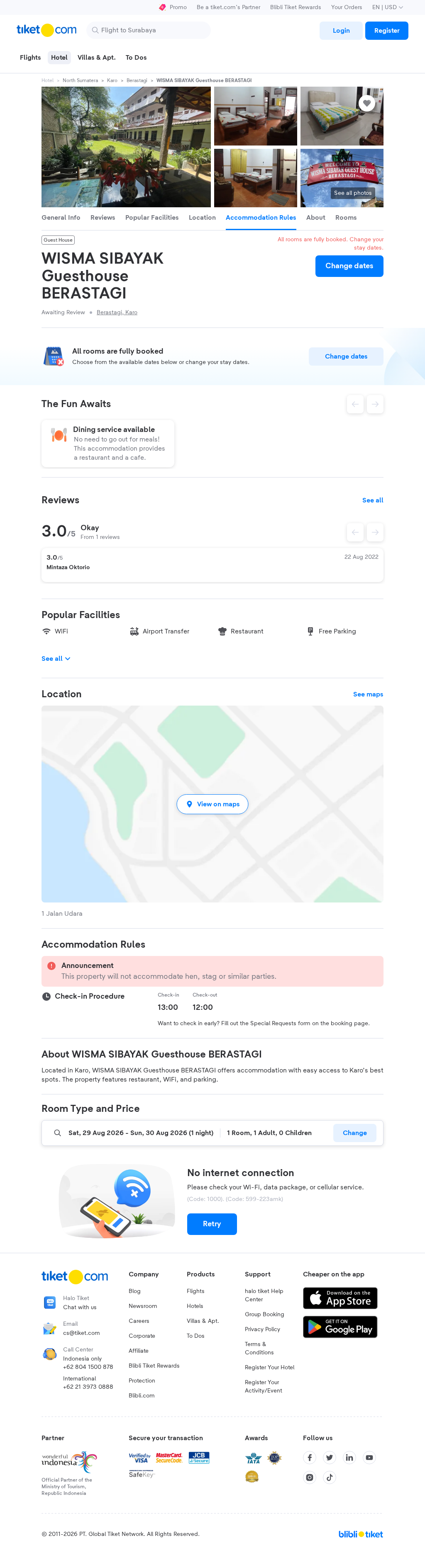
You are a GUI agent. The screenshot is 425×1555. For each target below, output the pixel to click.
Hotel (48, 80)
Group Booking (264, 1314)
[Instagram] (309, 1477)
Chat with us (80, 1307)
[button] (212, 804)
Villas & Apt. (203, 1321)
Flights (196, 1291)
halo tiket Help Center (264, 1295)
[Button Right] (375, 532)
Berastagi (137, 80)
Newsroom (143, 1306)
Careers (139, 1321)
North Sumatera (80, 80)
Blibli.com (142, 1396)
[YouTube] (369, 1457)
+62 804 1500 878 (88, 1367)
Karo (112, 80)
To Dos (196, 1336)
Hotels (195, 1306)
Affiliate (139, 1351)
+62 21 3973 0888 (88, 1387)
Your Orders (346, 7)
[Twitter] (329, 1457)
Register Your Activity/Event (263, 1387)
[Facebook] (309, 1457)
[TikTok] (329, 1477)
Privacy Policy (262, 1329)
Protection (142, 1381)
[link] (341, 31)
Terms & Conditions (259, 1348)
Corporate (142, 1336)
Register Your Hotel (269, 1367)
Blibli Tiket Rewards (295, 7)
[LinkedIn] (349, 1457)
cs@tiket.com (81, 1333)
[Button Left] (355, 532)
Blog (135, 1291)
